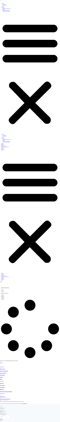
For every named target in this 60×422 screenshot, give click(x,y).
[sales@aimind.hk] (0, 395)
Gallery (1, 377)
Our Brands (2, 375)
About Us (2, 3)
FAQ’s (2, 150)
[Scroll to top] (0, 406)
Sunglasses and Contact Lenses (6, 8)
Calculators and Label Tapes (6, 10)
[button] (30, 72)
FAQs (1, 379)
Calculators (2, 144)
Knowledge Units (24, 403)
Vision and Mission (4, 371)
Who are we (2, 369)
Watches (3, 7)
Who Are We (4, 4)
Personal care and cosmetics (6, 391)
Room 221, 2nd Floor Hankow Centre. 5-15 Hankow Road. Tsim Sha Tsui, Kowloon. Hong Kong (12, 401)
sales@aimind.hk (2, 396)
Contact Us (2, 148)
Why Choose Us (4, 5)
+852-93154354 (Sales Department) (4, 399)
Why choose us (3, 373)
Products (2, 137)
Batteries (3, 9)
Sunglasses (2, 149)
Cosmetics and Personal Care (5, 276)
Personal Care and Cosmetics (6, 11)
